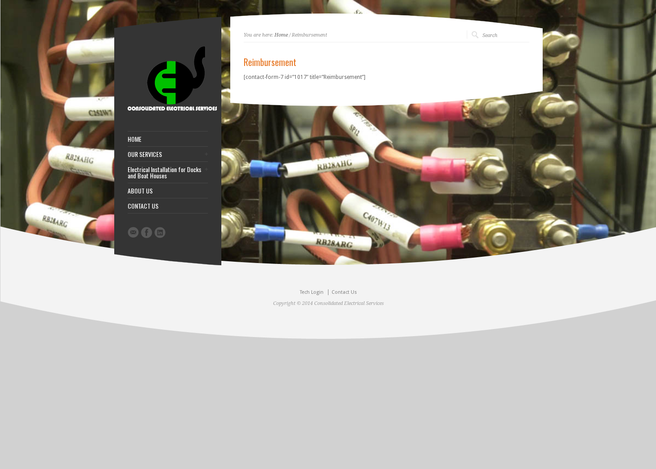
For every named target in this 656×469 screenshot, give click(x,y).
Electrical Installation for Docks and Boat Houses (164, 172)
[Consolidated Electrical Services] (172, 109)
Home (281, 35)
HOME (134, 139)
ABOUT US (140, 191)
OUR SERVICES (145, 154)
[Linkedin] (160, 232)
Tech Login (312, 292)
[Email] (133, 232)
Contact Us (344, 292)
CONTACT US (143, 206)
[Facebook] (146, 232)
